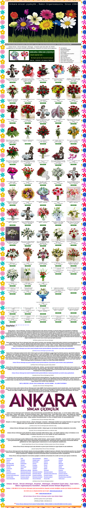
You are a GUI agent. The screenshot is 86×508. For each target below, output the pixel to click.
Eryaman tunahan (48, 475)
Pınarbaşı (35, 465)
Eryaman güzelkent (37, 475)
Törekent (23, 460)
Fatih (22, 458)
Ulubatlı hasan (36, 460)
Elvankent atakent (48, 477)
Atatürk (60, 461)
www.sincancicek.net (45, 493)
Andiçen (46, 461)
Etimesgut (46, 470)
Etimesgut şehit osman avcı (50, 473)
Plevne (45, 465)
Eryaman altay (9, 477)
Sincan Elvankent (10, 478)
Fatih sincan (61, 478)
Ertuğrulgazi (23, 463)
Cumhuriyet (9, 468)
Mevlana (61, 458)
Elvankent (8, 471)
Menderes (35, 470)
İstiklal (22, 468)
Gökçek (46, 458)
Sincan (8, 461)
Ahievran (23, 461)
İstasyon (46, 463)
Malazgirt (61, 463)
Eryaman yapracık (63, 473)
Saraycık (8, 460)
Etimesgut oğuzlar (37, 473)
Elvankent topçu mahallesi (65, 477)
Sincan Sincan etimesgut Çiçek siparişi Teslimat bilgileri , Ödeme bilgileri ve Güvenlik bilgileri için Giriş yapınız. (44, 504)
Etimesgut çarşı (62, 471)
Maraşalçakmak (10, 465)
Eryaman (61, 470)
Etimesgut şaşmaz (48, 471)
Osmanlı (23, 465)
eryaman (61, 460)
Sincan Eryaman (25, 478)
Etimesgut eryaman (11, 473)
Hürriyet (34, 463)
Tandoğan (35, 466)
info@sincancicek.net (56, 491)
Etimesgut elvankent (37, 471)
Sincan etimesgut (37, 478)
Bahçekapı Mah (10, 463)
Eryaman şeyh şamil (63, 475)
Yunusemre (46, 460)
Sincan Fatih (9, 458)
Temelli (45, 466)
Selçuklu (8, 466)
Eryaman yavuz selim (26, 475)
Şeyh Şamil (23, 466)
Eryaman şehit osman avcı (12, 475)
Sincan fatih (47, 478)
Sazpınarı (61, 465)
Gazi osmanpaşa (37, 458)
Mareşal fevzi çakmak (26, 470)
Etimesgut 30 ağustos (26, 473)
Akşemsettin (35, 461)
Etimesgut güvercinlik (26, 471)
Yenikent (35, 468)
